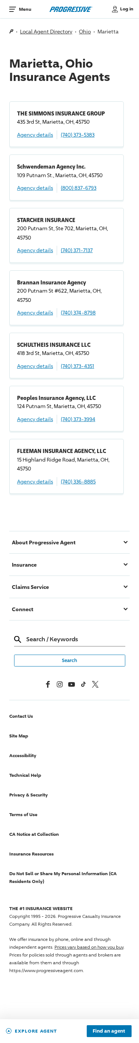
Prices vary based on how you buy (88, 947)
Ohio (85, 31)
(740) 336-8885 (78, 481)
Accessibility (22, 755)
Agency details (35, 134)
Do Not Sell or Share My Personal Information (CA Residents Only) (63, 877)
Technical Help (25, 775)
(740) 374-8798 (78, 312)
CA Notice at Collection (34, 834)
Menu (25, 9)
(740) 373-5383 (78, 134)
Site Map (18, 736)
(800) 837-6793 (78, 188)
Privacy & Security (28, 795)
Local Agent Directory (46, 31)
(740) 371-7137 (77, 250)
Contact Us (21, 716)
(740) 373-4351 (77, 366)
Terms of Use (23, 814)
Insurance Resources (31, 854)
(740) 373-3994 (78, 419)
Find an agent (109, 1031)
